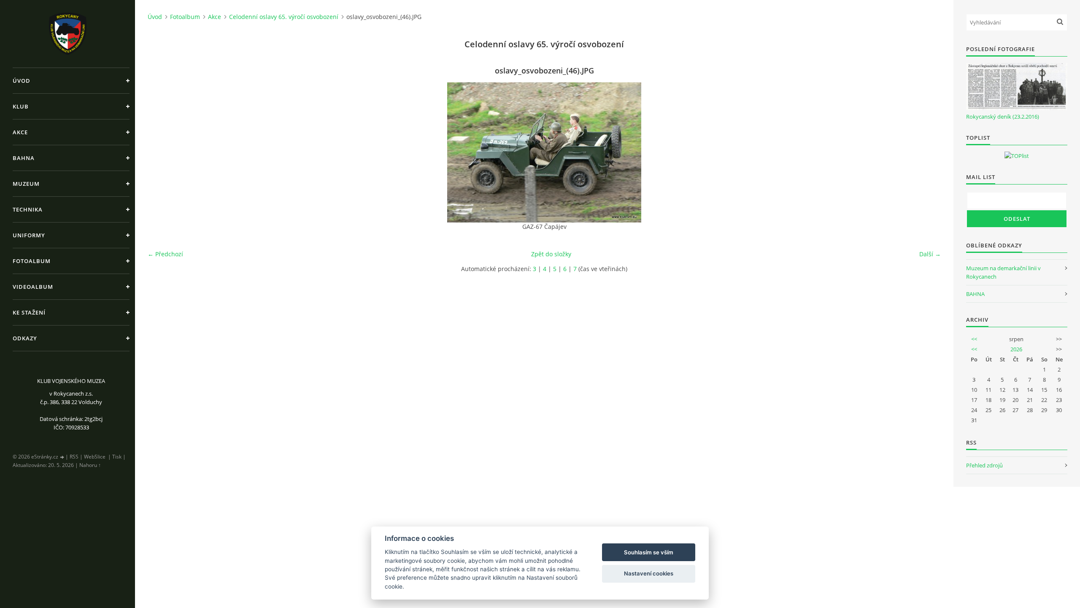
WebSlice (94, 456)
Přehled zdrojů (984, 465)
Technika (28, 209)
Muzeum (26, 183)
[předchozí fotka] (161, 152)
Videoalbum (33, 286)
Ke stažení (29, 312)
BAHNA (975, 294)
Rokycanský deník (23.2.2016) (1002, 116)
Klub (21, 106)
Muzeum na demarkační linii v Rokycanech (1003, 272)
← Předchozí (165, 254)
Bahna (24, 158)
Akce (20, 132)
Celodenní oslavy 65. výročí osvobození (283, 17)
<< (974, 339)
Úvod (21, 80)
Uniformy (29, 235)
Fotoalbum (32, 261)
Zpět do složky (551, 254)
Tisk (117, 456)
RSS (74, 456)
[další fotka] (927, 152)
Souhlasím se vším (648, 552)
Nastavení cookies (648, 573)
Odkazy (25, 338)
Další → (930, 254)
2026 (1016, 349)
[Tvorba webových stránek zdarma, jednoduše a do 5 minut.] (62, 457)
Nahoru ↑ (90, 465)
